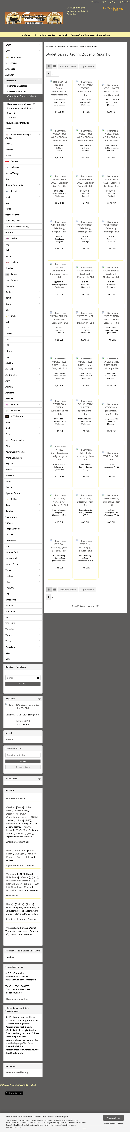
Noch (8, 428)
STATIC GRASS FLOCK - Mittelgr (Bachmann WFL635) (111, 376)
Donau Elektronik (14, 185)
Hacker (14, 238)
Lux (7, 357)
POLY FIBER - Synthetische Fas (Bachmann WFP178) (59, 421)
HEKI (27, 856)
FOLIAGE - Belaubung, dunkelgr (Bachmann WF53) (111, 239)
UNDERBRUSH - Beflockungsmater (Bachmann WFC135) (59, 284)
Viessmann (10, 611)
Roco (7, 505)
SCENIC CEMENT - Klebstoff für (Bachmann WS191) (85, 102)
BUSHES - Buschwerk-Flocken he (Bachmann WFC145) (111, 284)
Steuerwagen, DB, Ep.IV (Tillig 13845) (23, 714)
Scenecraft (11, 516)
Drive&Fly (15, 191)
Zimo (8, 658)
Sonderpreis (11, 558)
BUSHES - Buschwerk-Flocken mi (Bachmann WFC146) (59, 330)
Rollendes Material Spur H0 (21, 103)
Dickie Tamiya (12, 173)
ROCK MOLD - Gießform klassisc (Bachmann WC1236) (112, 148)
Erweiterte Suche (23, 767)
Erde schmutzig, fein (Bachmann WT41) (85, 467)
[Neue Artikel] (39, 778)
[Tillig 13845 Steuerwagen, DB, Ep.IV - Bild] (22, 706)
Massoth (9, 369)
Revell (8, 481)
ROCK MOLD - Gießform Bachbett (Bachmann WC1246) (85, 193)
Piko (7, 445)
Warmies (9, 629)
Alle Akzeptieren (113, 1118)
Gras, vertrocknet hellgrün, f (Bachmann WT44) (59, 512)
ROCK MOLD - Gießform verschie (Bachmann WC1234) (85, 148)
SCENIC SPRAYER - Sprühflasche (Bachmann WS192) (85, 421)
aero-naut (15, 56)
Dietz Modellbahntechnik (19, 880)
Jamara (14, 280)
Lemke (8, 333)
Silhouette (10, 540)
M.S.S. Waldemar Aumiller (15, 1084)
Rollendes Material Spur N (20, 108)
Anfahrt (63, 34)
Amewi (13, 62)
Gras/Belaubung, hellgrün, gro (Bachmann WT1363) (59, 467)
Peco (7, 434)
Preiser (9, 463)
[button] (104, 2)
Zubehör (11, 117)
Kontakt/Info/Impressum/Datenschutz (90, 34)
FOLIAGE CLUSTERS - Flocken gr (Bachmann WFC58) (85, 330)
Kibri (7, 309)
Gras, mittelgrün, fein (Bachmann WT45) (85, 512)
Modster (14, 404)
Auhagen (9, 74)
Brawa (8, 143)
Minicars (9, 392)
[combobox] (68, 66)
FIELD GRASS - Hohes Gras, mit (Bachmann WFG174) (85, 376)
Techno (9, 576)
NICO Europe (16, 416)
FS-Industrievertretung (17, 226)
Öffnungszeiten (47, 34)
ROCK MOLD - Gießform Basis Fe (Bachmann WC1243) (59, 193)
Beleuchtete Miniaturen (17, 122)
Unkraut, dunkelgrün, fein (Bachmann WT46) (111, 512)
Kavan (8, 304)
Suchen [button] (96, 2)
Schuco (9, 522)
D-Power (14, 167)
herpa (8, 256)
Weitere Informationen (113, 1123)
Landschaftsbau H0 (16, 91)
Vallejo (9, 605)
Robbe (13, 499)
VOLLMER (10, 623)
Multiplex (15, 410)
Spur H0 (11, 112)
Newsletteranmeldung (17, 999)
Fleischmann (21, 810)
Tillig (7, 581)
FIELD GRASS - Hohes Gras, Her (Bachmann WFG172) (111, 330)
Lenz (7, 339)
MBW (7, 380)
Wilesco (9, 641)
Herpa (9, 904)
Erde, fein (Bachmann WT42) (111, 465)
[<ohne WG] (23, 88)
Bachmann (10, 80)
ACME (8, 45)
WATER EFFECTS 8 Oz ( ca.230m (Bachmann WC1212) (111, 102)
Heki (7, 250)
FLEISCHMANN (12, 220)
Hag (7, 244)
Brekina (9, 149)
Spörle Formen (12, 564)
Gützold (9, 232)
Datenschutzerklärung (14, 1127)
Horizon (14, 262)
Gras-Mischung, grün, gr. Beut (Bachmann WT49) (59, 558)
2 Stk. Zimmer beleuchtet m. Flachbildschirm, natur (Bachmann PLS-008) (59, 102)
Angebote (10, 68)
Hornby (9, 268)
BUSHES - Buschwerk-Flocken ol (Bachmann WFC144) (85, 284)
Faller (8, 208)
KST (7, 321)
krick (12, 315)
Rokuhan (9, 510)
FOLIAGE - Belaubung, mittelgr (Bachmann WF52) (85, 239)
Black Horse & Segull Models (18, 136)
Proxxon (9, 475)
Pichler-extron (17, 440)
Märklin (9, 363)
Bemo (8, 128)
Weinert (9, 635)
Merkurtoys (12, 813)
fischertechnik (12, 214)
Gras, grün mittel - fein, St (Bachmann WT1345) (111, 421)
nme (7, 422)
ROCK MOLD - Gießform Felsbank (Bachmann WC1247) (111, 193)
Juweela (9, 286)
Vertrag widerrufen (14, 1093)
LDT (7, 327)
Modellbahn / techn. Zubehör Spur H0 (22, 98)
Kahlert (9, 292)
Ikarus (13, 274)
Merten (9, 386)
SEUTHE (9, 534)
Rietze (8, 487)
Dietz (8, 179)
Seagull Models (12, 528)
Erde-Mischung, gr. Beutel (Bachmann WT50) (85, 558)
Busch (8, 155)
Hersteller (26, 34)
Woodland (10, 646)
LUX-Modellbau (14, 887)
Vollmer (32, 853)
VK (6, 617)
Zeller (8, 652)
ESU (7, 202)
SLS (7, 546)
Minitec (9, 398)
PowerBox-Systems (15, 451)
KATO (8, 298)
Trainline (9, 587)
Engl (7, 196)
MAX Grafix (11, 374)
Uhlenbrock (11, 599)
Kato (30, 833)
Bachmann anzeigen (17, 85)
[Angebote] (39, 698)
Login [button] (113, 2)
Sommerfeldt (12, 552)
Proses (8, 469)
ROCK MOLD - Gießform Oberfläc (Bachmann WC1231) (59, 148)
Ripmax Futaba (12, 493)
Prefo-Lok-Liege (13, 457)
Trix (7, 593)
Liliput (8, 351)
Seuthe (28, 887)
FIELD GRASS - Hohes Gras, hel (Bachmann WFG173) (59, 376)
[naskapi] (34, 18)
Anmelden (23, 684)
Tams (8, 570)
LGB (7, 345)
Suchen (23, 761)
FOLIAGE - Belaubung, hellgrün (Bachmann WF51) (59, 239)
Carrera (14, 161)
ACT (7, 51)
